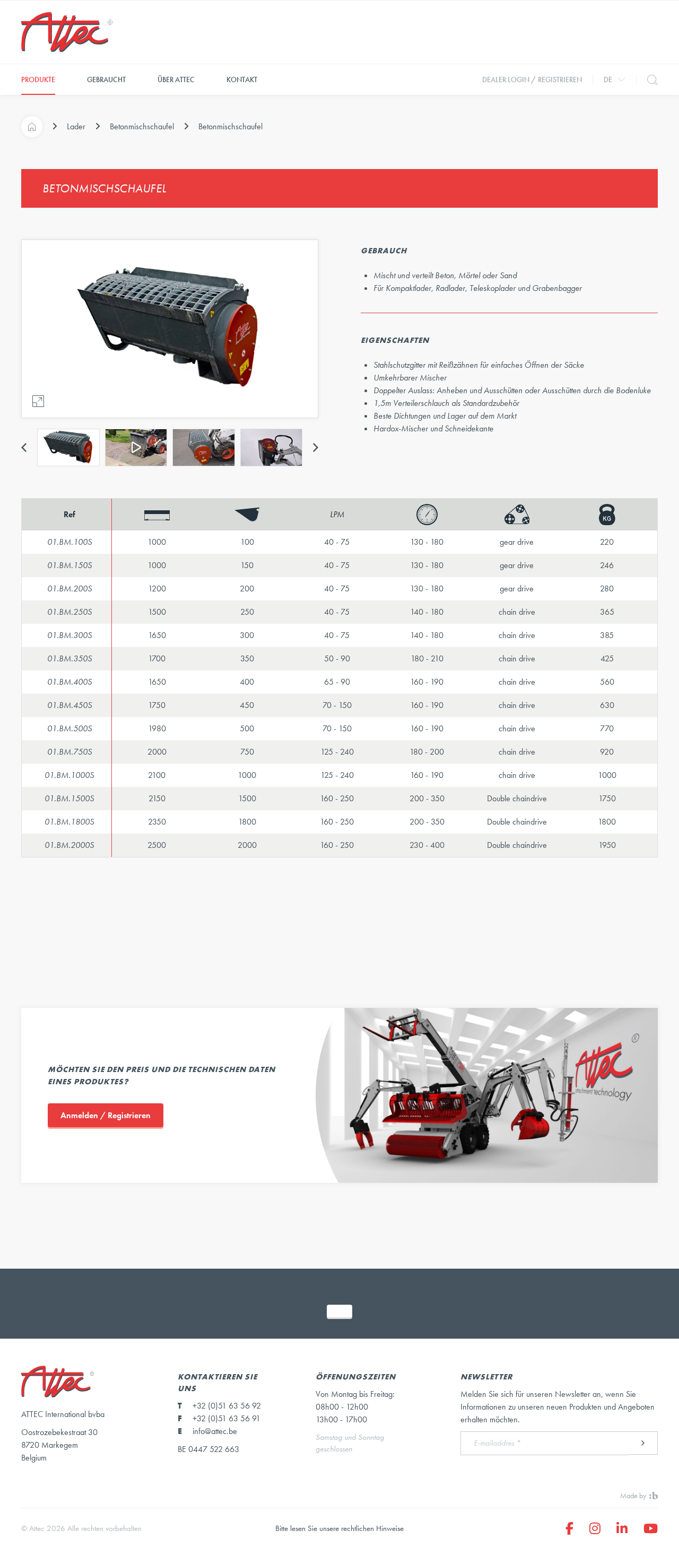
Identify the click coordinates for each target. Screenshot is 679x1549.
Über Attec (176, 79)
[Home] (31, 126)
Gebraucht (106, 79)
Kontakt (242, 79)
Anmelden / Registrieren (105, 1115)
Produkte (38, 79)
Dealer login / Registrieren (532, 79)
